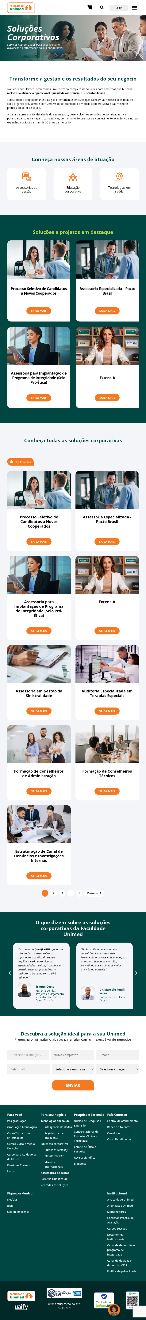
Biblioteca (80, 1163)
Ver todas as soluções (54, 1185)
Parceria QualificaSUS (54, 1179)
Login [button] (119, 8)
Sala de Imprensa (18, 1212)
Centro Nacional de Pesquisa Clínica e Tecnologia (86, 1136)
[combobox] (28, 1055)
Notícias (12, 1199)
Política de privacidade (121, 1271)
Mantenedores (116, 1212)
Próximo (92, 893)
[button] (134, 7)
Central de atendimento (122, 1121)
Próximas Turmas (18, 1165)
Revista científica (84, 1157)
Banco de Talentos (119, 1127)
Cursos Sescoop (117, 1228)
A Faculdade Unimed (120, 1199)
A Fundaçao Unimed (120, 1205)
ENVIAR (73, 1085)
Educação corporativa (54, 1144)
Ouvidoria (113, 1133)
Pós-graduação (16, 1121)
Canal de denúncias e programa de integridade (121, 1249)
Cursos (56, 1150)
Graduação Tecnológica (22, 1127)
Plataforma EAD (54, 1156)
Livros (11, 1171)
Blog (10, 1205)
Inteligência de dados (58, 1127)
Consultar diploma (119, 1139)
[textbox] (28, 1055)
